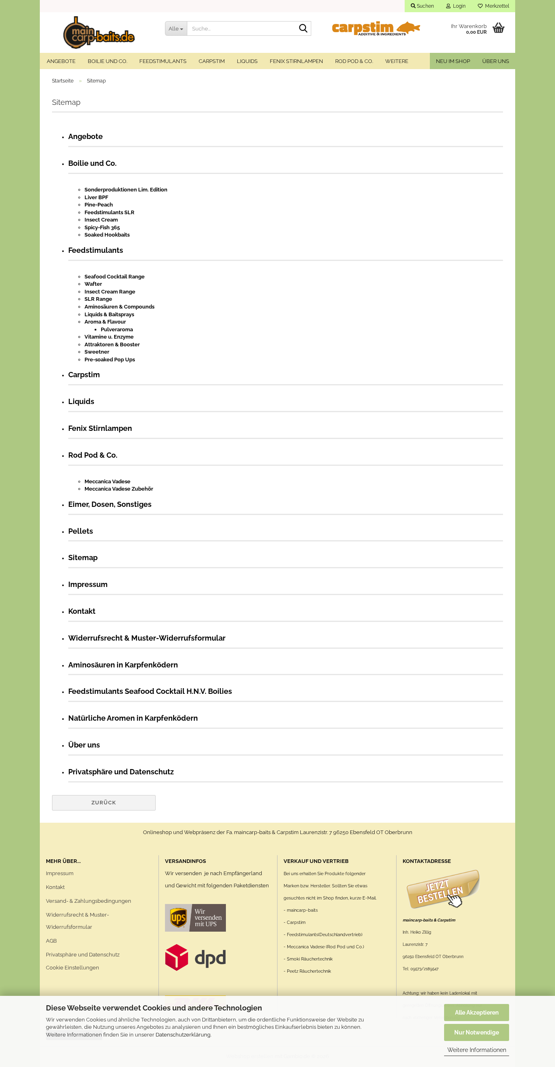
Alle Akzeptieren (477, 1012)
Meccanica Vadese (107, 481)
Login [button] (458, 6)
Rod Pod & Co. (354, 61)
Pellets (80, 531)
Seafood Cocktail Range (115, 277)
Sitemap (83, 557)
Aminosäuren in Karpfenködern (123, 665)
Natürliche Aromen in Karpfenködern (133, 718)
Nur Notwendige (476, 1032)
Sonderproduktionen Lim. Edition (126, 190)
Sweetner (97, 352)
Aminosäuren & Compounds (119, 307)
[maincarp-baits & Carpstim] (99, 32)
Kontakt (81, 611)
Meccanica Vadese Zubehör (119, 489)
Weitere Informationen (476, 1050)
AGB (51, 941)
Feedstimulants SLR (109, 212)
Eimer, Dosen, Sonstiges (110, 504)
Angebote (61, 61)
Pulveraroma (117, 329)
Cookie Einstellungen (72, 968)
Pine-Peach (99, 205)
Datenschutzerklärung (183, 1035)
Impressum (88, 584)
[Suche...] (303, 29)
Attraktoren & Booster (112, 344)
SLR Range (98, 299)
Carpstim (212, 61)
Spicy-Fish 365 (102, 227)
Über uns (495, 61)
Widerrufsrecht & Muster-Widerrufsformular (146, 638)
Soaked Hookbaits (107, 235)
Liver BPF (96, 197)
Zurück (103, 803)
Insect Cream (101, 220)
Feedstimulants (162, 61)
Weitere (396, 61)
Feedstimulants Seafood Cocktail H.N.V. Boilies (150, 691)
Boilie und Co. (107, 61)
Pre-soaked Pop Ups (110, 359)
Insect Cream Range (110, 292)
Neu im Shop (453, 61)
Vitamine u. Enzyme (109, 337)
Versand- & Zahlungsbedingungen (88, 901)
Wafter (93, 284)
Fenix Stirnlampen (296, 61)
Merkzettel (496, 6)
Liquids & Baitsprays (109, 314)
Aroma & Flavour (105, 322)
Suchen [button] (425, 6)
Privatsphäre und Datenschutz (121, 771)
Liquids (247, 61)
